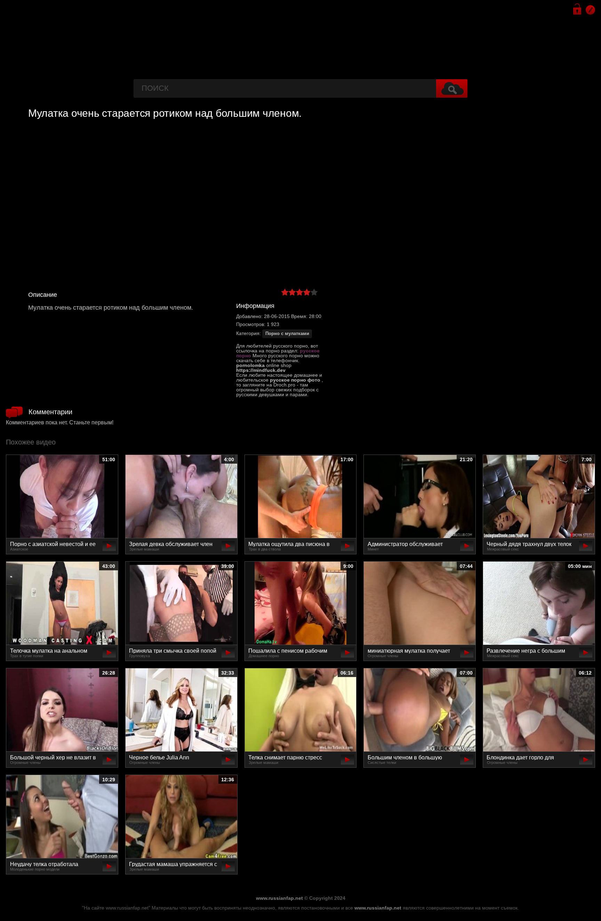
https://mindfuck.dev (261, 370)
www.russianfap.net (279, 898)
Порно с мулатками (287, 333)
